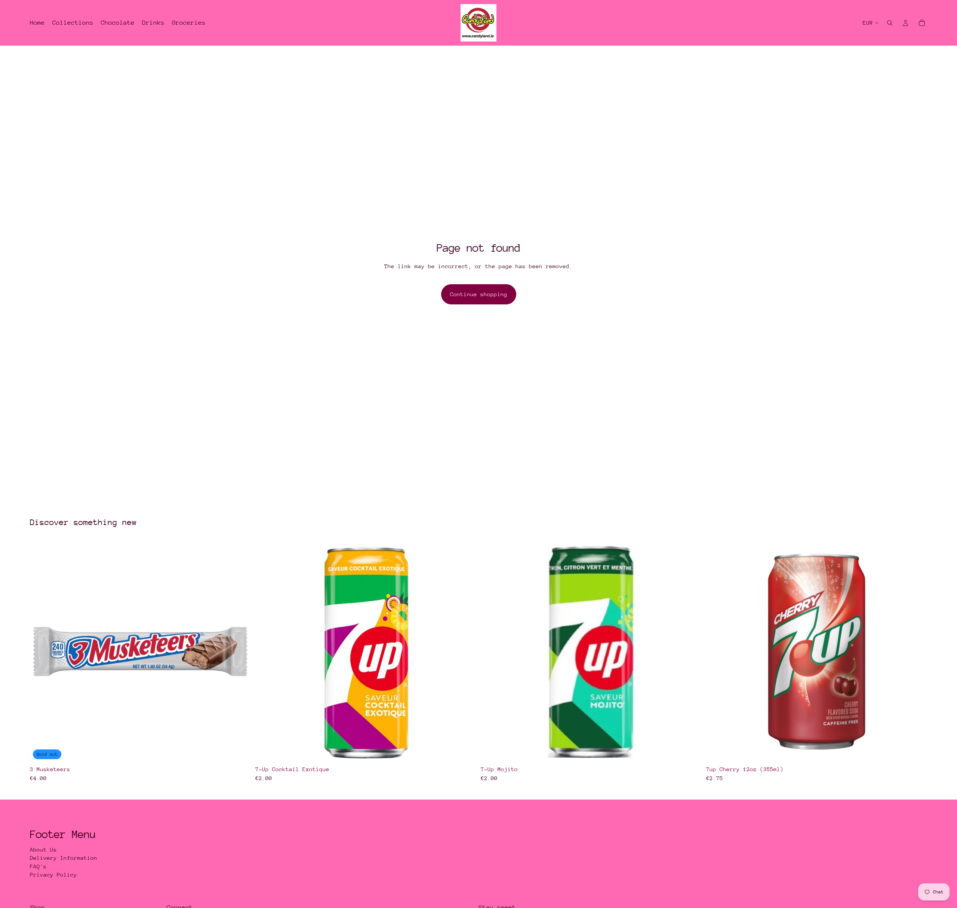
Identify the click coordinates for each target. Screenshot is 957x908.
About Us (43, 849)
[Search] (889, 23)
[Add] (464, 750)
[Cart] (922, 23)
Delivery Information (63, 858)
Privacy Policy (53, 874)
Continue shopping (478, 294)
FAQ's (38, 866)
